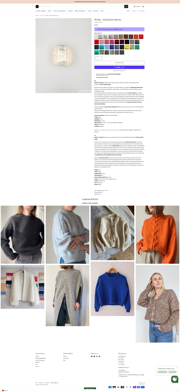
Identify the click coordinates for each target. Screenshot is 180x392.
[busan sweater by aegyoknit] (157, 235)
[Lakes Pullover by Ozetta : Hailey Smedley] (22, 235)
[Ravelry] (97, 356)
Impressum (47, 382)
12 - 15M (42, 15)
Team (64, 360)
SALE (102, 11)
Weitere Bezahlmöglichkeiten (119, 70)
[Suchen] (126, 6)
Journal (89, 11)
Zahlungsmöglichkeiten (41, 358)
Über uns (65, 356)
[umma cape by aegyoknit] (67, 295)
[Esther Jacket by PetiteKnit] (112, 233)
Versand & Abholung (40, 360)
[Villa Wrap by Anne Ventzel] (22, 287)
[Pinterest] (92, 356)
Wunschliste (141, 11)
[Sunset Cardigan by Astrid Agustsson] (157, 304)
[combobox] (90, 390)
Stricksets (95, 11)
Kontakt (37, 356)
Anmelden (138, 6)
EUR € (141, 383)
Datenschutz (41, 382)
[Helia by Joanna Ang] (67, 235)
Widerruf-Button (90, 389)
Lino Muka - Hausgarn (41, 11)
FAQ (36, 364)
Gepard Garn (99, 22)
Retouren (134, 11)
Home (37, 15)
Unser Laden (66, 358)
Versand (128, 11)
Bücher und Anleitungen (59, 11)
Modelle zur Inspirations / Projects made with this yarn (107, 130)
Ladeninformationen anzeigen (102, 77)
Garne (49, 11)
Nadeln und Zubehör (80, 11)
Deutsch (6, 390)
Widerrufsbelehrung (54, 382)
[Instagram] (94, 356)
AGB (36, 382)
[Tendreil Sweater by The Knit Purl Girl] (112, 289)
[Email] (99, 356)
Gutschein (70, 11)
